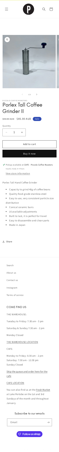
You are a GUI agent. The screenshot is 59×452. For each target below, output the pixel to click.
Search (10, 265)
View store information (18, 173)
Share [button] (9, 241)
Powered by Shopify (43, 449)
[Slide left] (22, 94)
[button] (6, 9)
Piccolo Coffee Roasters (24, 449)
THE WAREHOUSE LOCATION (22, 341)
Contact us (12, 280)
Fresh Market (43, 389)
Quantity (6, 125)
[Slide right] (36, 94)
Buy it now (29, 153)
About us (11, 272)
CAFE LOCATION (15, 382)
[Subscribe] (48, 422)
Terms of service (15, 295)
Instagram (12, 287)
